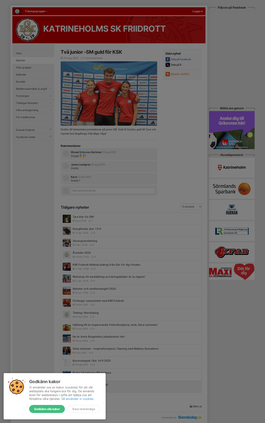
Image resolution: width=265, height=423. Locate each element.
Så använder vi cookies (77, 399)
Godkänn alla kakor (47, 409)
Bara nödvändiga (83, 409)
